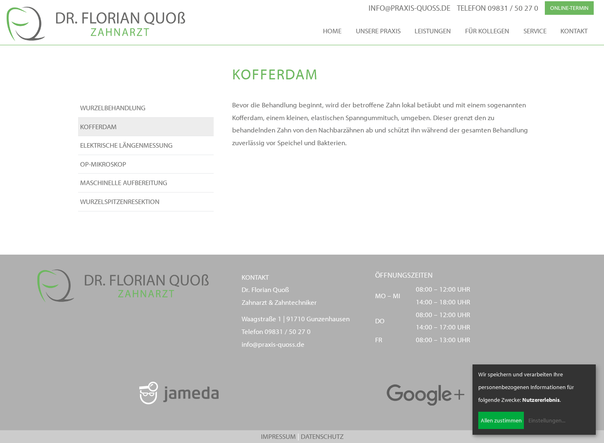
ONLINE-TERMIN (569, 8)
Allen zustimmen (501, 420)
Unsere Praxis (378, 30)
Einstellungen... (546, 420)
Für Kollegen (487, 30)
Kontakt (574, 30)
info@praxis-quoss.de (409, 8)
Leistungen (433, 30)
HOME (332, 30)
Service (534, 30)
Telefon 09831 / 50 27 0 (497, 8)
